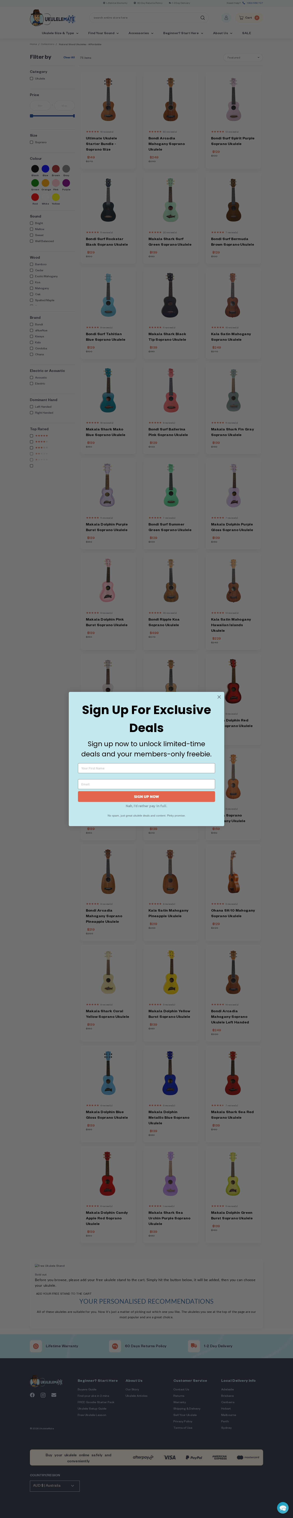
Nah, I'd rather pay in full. (146, 806)
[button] (283, 1508)
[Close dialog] (219, 696)
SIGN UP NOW (146, 797)
